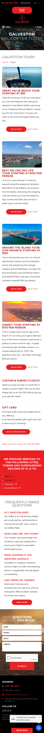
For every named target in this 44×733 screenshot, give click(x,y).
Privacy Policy (7, 717)
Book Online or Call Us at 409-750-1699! (21, 444)
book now (22, 10)
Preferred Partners (9, 715)
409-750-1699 (11, 3)
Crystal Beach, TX (12, 488)
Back (39, 27)
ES (38, 3)
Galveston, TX (10, 484)
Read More (22, 602)
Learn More (32, 129)
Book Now (16, 129)
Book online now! (16, 432)
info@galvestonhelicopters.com (17, 695)
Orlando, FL (9, 480)
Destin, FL (9, 476)
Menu (8, 27)
